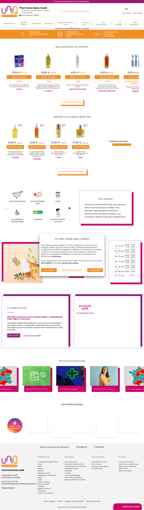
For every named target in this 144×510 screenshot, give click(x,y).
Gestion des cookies (93, 501)
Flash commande (125, 471)
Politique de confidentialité (74, 501)
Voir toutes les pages (72, 404)
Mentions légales (49, 501)
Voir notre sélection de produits (71, 171)
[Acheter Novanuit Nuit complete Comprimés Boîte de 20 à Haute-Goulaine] (19, 60)
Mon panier (126, 13)
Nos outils (122, 457)
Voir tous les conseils (32, 335)
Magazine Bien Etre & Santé (66, 23)
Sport (40, 466)
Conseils (68, 473)
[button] (69, 27)
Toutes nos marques (45, 493)
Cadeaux (41, 486)
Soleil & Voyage (44, 482)
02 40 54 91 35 (26, 13)
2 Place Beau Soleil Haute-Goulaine (35, 10)
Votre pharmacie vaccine (74, 464)
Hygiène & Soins (44, 473)
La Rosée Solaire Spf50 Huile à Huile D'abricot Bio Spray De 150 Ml (37, 154)
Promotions (49, 24)
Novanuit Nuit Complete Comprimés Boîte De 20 (19, 86)
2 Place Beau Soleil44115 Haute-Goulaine (11, 476)
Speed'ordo (123, 468)
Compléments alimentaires (48, 462)
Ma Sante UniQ (97, 468)
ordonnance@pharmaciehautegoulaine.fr (19, 484)
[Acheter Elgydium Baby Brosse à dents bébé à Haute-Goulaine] (136, 60)
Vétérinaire (37, 24)
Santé (40, 480)
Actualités (68, 471)
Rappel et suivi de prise (127, 466)
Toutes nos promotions (71, 102)
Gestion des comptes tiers (128, 464)
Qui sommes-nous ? (99, 462)
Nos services (69, 457)
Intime (40, 477)
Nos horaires (96, 464)
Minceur (41, 468)
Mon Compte (137, 13)
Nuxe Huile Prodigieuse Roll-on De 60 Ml (59, 153)
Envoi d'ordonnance (126, 462)
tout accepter (95, 270)
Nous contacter (8, 488)
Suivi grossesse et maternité (75, 466)
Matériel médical (24, 23)
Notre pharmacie (98, 457)
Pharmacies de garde (100, 466)
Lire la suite (14, 335)
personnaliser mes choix (72, 270)
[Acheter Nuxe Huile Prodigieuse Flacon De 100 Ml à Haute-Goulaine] (80, 130)
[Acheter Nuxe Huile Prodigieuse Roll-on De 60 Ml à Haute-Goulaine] (58, 130)
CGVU (60, 501)
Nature (40, 464)
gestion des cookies (70, 263)
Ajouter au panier (19, 77)
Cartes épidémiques (72, 475)
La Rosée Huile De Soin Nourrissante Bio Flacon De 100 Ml (15, 153)
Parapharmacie (9, 24)
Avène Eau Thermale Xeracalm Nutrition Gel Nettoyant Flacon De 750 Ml (107, 86)
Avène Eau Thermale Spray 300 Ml (78, 86)
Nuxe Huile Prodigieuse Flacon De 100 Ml (80, 153)
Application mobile (72, 468)
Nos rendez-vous (71, 462)
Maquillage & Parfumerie (47, 475)
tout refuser (49, 270)
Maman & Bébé (43, 484)
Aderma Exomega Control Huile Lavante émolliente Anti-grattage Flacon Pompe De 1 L (48, 86)
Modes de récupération (73, 477)
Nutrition (41, 471)
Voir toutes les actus (85, 313)
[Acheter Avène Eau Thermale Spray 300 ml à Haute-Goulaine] (77, 60)
